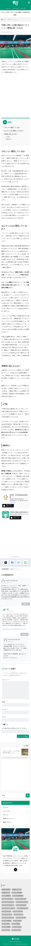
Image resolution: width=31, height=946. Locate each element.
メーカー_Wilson (16, 923)
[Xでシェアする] (5, 562)
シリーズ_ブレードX (21, 917)
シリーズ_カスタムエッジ (8, 905)
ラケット (8, 8)
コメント (5, 680)
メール (5, 709)
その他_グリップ (6, 892)
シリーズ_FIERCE (6, 895)
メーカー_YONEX (6, 927)
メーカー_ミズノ (6, 930)
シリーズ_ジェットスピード (8, 908)
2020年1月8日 (10, 611)
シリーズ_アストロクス (7, 898)
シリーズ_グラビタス (21, 905)
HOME (16, 939)
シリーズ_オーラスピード (22, 902)
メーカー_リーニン (16, 930)
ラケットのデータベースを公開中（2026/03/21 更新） (15, 14)
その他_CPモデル (6, 889)
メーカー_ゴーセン (16, 927)
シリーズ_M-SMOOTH (18, 895)
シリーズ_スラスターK (22, 908)
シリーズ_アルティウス (20, 898)
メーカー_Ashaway (6, 920)
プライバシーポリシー (15, 941)
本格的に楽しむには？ (10, 134)
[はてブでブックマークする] (19, 562)
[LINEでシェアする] (25, 562)
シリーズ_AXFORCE (17, 892)
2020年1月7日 (9, 582)
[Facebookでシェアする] (12, 562)
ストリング (15, 8)
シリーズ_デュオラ (6, 911)
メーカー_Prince (17, 920)
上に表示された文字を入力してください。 (15, 728)
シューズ (22, 8)
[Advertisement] (15, 96)
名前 (4, 702)
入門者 (8, 137)
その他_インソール (16, 889)
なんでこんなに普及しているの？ (14, 130)
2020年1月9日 (11, 641)
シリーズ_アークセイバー (8, 902)
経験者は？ (9, 139)
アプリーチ (12, 502)
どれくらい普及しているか (12, 127)
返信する (26, 604)
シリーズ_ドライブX (17, 911)
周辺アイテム (7, 822)
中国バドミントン (15, 569)
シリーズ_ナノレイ (18, 914)
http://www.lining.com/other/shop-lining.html (14, 629)
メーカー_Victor (6, 923)
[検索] (28, 795)
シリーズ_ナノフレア (7, 914)
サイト (4, 717)
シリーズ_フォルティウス (8, 917)
